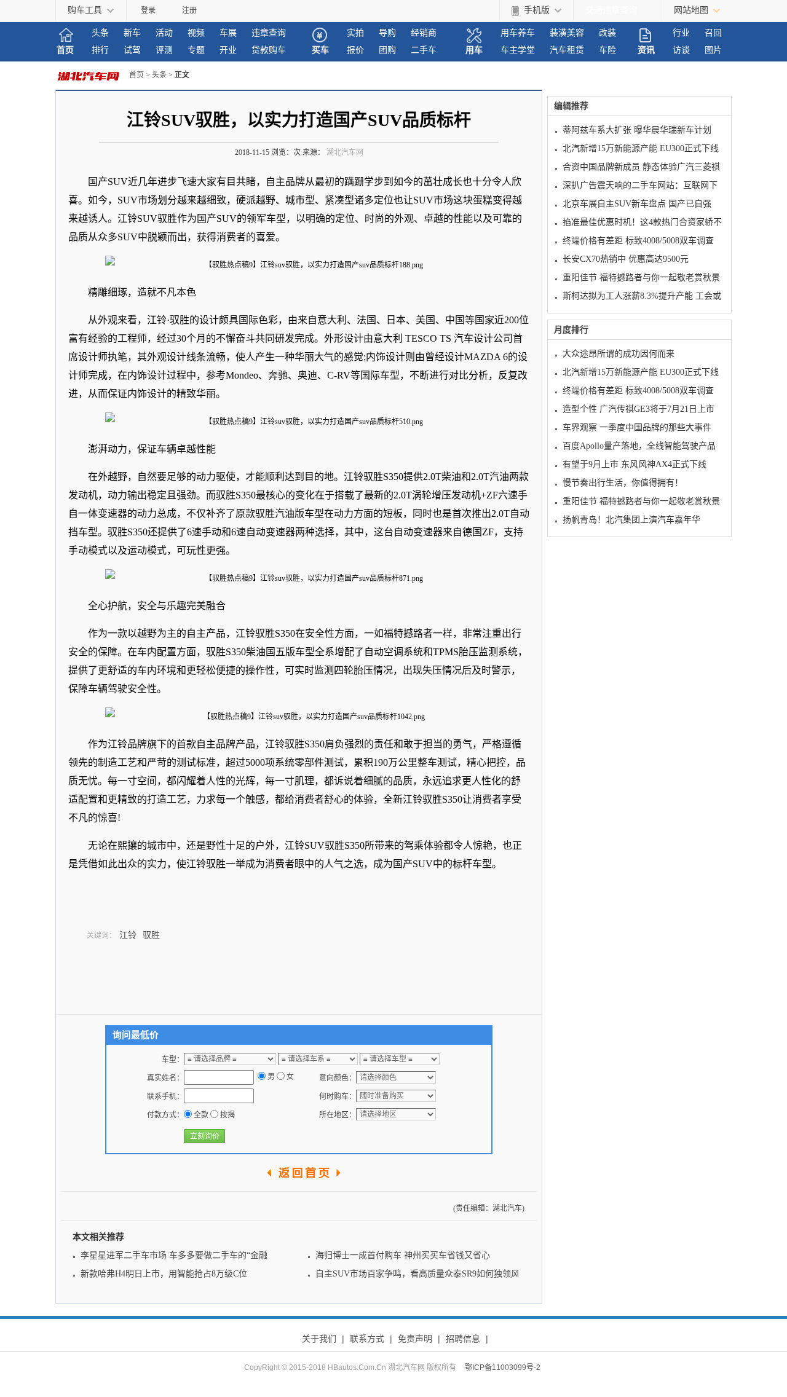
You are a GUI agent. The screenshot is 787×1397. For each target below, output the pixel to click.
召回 (713, 32)
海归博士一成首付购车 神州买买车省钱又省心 (402, 1255)
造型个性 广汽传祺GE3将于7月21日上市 (638, 409)
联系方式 (367, 1339)
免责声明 (415, 1339)
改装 (607, 32)
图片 (713, 50)
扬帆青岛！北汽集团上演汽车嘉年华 (631, 519)
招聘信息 (463, 1339)
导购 (387, 32)
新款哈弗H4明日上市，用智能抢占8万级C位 (164, 1273)
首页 (65, 50)
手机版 (537, 10)
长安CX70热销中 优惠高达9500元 (626, 259)
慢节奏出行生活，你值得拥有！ (623, 482)
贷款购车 (268, 50)
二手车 (424, 50)
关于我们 (319, 1339)
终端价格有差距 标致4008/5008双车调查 (638, 240)
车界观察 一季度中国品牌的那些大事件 (637, 427)
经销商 (424, 32)
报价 (355, 50)
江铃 (127, 935)
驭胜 (151, 935)
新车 (132, 32)
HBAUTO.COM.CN (92, 75)
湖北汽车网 (344, 152)
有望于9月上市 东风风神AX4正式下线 (634, 464)
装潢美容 (567, 32)
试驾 (132, 50)
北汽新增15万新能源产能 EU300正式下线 (641, 148)
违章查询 (268, 32)
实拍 (355, 32)
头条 (100, 32)
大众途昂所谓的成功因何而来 (618, 353)
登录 (148, 10)
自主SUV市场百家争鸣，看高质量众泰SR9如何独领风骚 (421, 1273)
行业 (681, 32)
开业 (228, 50)
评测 (164, 50)
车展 (228, 32)
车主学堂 (517, 50)
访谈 (681, 50)
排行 (100, 50)
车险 (607, 50)
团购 (387, 50)
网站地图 (691, 10)
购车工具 (85, 10)
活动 (164, 32)
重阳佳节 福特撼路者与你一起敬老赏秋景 (641, 277)
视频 (196, 32)
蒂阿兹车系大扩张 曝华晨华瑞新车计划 (637, 130)
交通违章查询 (611, 10)
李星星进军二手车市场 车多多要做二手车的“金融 (174, 1255)
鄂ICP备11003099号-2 (502, 1367)
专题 (196, 50)
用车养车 (517, 32)
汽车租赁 (567, 50)
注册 (189, 10)
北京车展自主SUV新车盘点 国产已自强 (637, 203)
